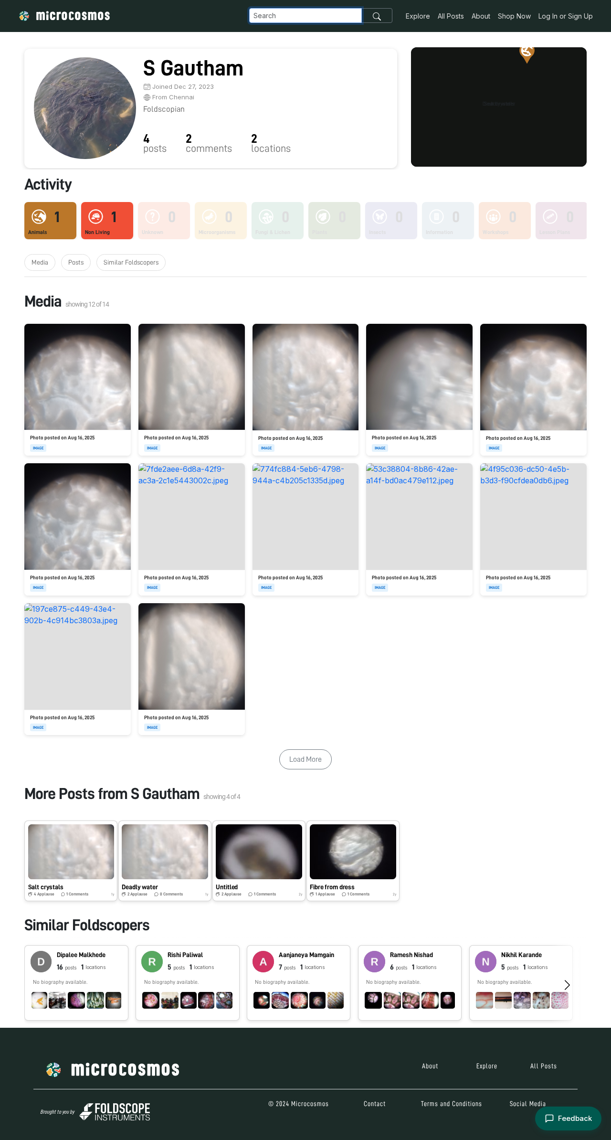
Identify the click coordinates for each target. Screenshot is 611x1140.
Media (40, 262)
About (481, 16)
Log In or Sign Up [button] (565, 16)
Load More (305, 759)
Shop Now (514, 16)
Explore (418, 16)
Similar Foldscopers (131, 262)
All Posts (451, 16)
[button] (499, 104)
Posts (76, 262)
